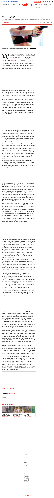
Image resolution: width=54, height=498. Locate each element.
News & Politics (6, 4)
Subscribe (5, 1)
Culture (13, 4)
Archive (25, 465)
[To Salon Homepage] (27, 4)
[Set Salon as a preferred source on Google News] (33, 48)
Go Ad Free (27, 467)
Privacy (25, 460)
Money (45, 4)
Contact (25, 459)
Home (26, 454)
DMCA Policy (27, 495)
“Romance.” (13, 60)
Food (19, 4)
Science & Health (38, 4)
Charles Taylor (6, 22)
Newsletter (38, 1)
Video (50, 4)
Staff (26, 457)
